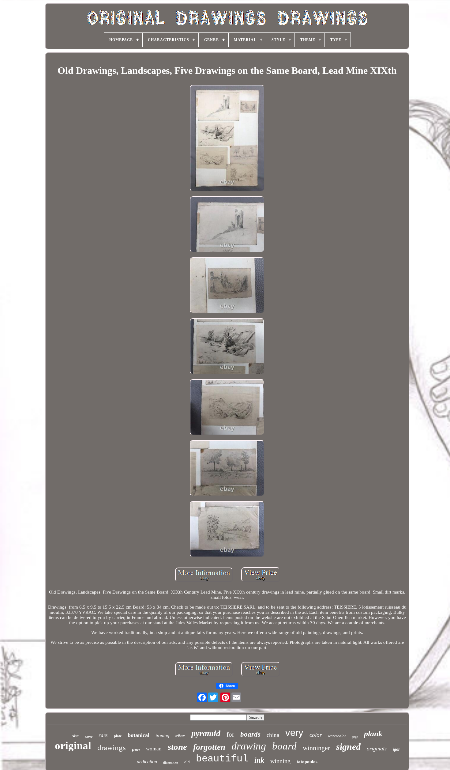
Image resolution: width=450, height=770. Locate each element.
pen (136, 749)
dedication (147, 761)
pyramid (205, 733)
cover (88, 736)
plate (118, 736)
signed (348, 747)
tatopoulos (307, 761)
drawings (111, 747)
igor (396, 749)
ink (259, 760)
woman (154, 749)
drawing (248, 746)
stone (177, 747)
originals (377, 748)
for (230, 734)
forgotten (209, 747)
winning (280, 760)
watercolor (337, 736)
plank (373, 733)
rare (103, 735)
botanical (138, 735)
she (75, 735)
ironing (162, 735)
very (294, 732)
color (315, 735)
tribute (180, 736)
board (284, 746)
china (273, 735)
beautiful (222, 758)
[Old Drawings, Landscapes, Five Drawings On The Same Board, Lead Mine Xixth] (227, 138)
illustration (170, 762)
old (187, 762)
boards (250, 734)
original (73, 746)
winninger (316, 748)
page (355, 736)
